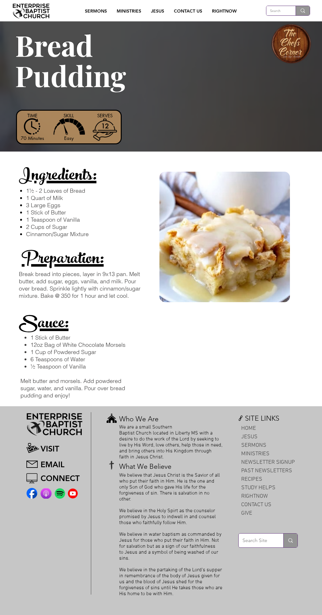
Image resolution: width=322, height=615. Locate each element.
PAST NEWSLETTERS (266, 471)
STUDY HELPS (258, 488)
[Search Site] (290, 540)
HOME (248, 428)
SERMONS (253, 445)
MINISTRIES (255, 454)
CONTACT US (256, 504)
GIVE (246, 513)
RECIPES (251, 479)
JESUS (249, 437)
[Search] (303, 10)
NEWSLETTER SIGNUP (268, 462)
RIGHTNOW (254, 496)
